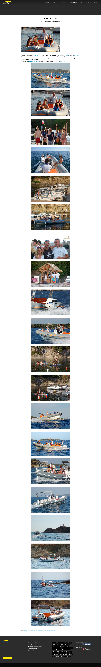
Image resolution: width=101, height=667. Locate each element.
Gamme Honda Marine (73, 2)
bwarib (54, 644)
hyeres (67, 646)
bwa (27, 630)
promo (65, 653)
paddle (75, 55)
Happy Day (36, 55)
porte (57, 653)
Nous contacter (7, 658)
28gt (57, 642)
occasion (54, 651)
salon (61, 654)
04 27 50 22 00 (7, 654)
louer (63, 648)
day (57, 644)
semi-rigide (65, 654)
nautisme (62, 649)
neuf (66, 649)
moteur (67, 648)
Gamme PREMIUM (63, 2)
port (50, 630)
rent (71, 653)
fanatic (37, 630)
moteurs (71, 648)
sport (54, 656)
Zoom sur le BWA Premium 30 (33, 648)
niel (42, 630)
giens (57, 646)
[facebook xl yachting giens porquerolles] (86, 645)
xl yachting (68, 656)
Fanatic (78, 55)
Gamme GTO (55, 2)
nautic (54, 649)
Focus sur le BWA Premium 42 (33, 650)
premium (60, 653)
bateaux (24, 630)
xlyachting (62, 656)
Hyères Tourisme (58, 58)
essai (35, 630)
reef (68, 653)
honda (63, 646)
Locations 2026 (47, 2)
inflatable (54, 648)
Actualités (81, 2)
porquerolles (68, 651)
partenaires (48, 630)
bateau (60, 642)
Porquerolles (88, 2)
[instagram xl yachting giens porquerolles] (86, 650)
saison (57, 654)
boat (68, 642)
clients (29, 630)
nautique (58, 649)
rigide (54, 654)
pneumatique (63, 651)
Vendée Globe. (63, 61)
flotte (67, 55)
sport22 (57, 656)
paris (58, 651)
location (59, 648)
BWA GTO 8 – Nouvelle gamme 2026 (34, 646)
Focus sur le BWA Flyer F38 (33, 652)
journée (40, 630)
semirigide (53, 630)
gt (60, 646)
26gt (53, 642)
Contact (95, 2)
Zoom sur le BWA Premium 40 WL (34, 655)
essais (69, 644)
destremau (32, 630)
